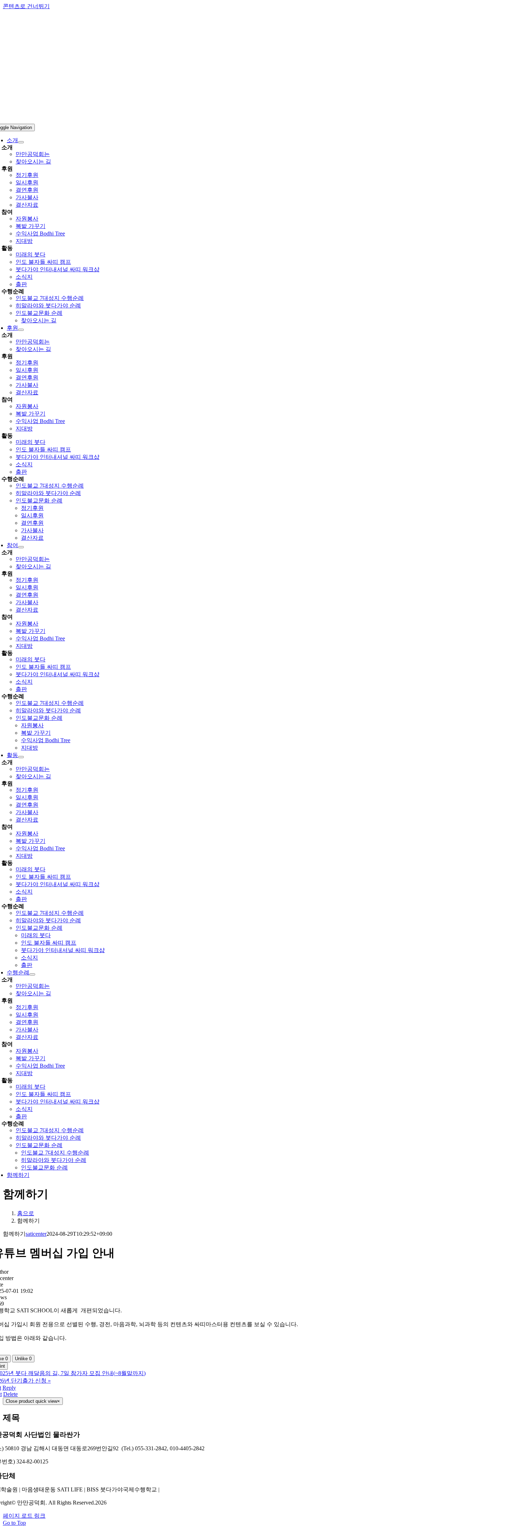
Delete (10, 1394)
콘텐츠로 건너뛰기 (26, 6)
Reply (9, 1388)
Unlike (23, 1358)
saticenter (36, 1234)
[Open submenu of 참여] (21, 547)
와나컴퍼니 (175, 1489)
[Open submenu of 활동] (21, 757)
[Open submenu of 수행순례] (32, 974)
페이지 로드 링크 (24, 1516)
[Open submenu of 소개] (21, 142)
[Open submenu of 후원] (21, 330)
